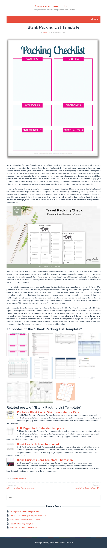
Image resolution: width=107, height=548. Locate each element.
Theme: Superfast (66, 542)
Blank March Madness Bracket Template (25, 519)
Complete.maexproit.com (53, 6)
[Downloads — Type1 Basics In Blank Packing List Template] (18, 392)
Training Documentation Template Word (24, 511)
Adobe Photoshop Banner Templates (20, 486)
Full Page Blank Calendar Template (40, 428)
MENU (96, 19)
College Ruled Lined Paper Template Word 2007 (28, 515)
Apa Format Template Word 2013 (88, 486)
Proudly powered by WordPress (46, 542)
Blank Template (20, 478)
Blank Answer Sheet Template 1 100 (23, 527)
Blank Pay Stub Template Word (38, 444)
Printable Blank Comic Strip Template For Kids (48, 412)
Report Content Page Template (21, 523)
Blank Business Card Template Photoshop (45, 460)
